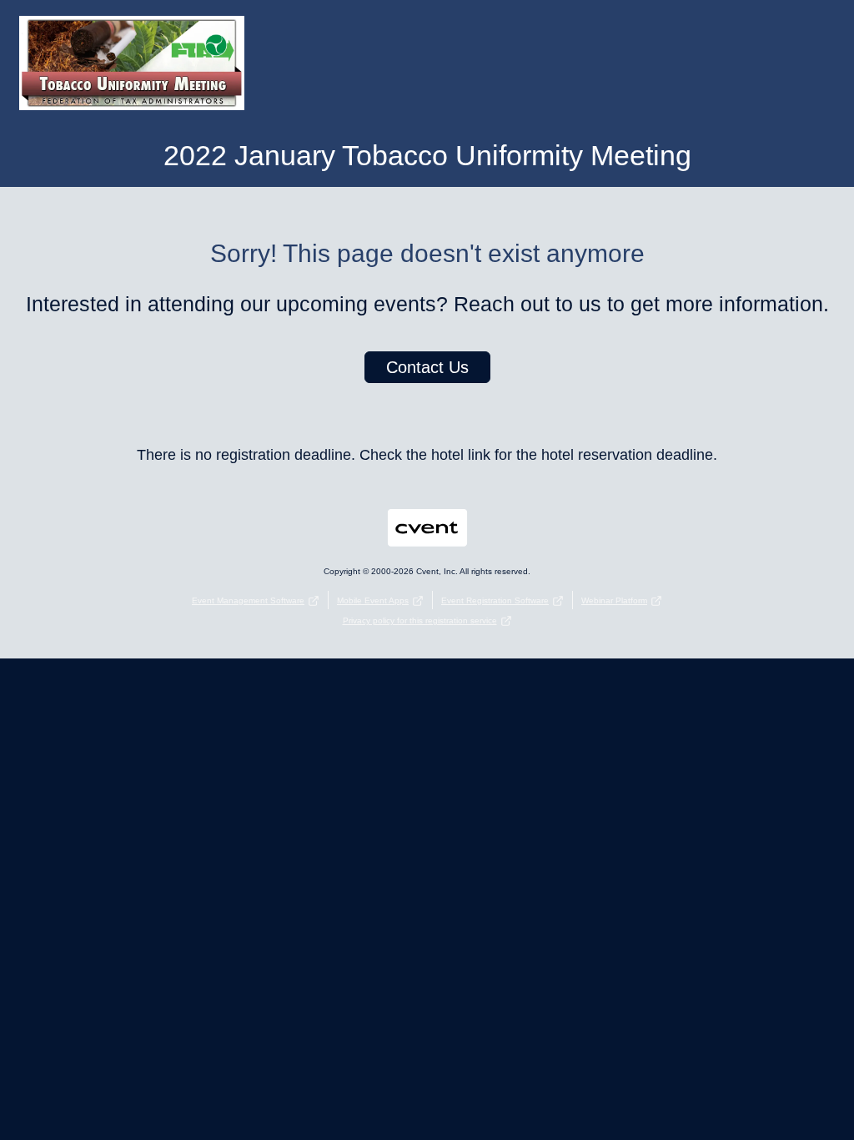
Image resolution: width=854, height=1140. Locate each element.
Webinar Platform (614, 600)
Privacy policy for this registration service (420, 620)
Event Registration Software (495, 600)
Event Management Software (248, 600)
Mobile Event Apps (373, 600)
